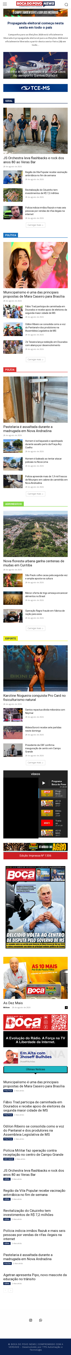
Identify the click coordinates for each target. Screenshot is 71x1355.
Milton (6, 1007)
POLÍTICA (8, 1090)
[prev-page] (5, 1290)
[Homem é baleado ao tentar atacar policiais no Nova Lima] (13, 464)
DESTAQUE (8, 1159)
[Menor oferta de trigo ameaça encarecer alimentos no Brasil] (13, 598)
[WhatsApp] (40, 1320)
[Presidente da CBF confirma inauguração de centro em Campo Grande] (13, 750)
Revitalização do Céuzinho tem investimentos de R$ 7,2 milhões (28, 1213)
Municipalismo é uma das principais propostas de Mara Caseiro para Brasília (34, 294)
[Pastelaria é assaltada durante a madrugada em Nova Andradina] (35, 399)
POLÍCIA (7, 1263)
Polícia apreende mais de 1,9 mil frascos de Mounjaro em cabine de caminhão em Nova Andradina (46, 479)
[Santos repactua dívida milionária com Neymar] (13, 715)
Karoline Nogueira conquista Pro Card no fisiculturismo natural (34, 698)
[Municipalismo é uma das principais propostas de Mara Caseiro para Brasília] (35, 265)
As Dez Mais (13, 1003)
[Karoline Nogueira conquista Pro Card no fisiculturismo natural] (35, 668)
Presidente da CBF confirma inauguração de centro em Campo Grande (43, 748)
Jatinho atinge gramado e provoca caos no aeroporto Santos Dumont (35, 73)
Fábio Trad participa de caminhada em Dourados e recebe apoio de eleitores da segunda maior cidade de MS (46, 309)
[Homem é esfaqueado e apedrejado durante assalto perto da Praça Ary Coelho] (13, 446)
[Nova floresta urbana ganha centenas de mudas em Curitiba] (35, 534)
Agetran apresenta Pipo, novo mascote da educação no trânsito (35, 1277)
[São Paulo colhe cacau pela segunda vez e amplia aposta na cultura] (13, 580)
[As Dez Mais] (35, 978)
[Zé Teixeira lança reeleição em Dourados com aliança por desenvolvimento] (13, 347)
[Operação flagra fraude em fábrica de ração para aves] (13, 616)
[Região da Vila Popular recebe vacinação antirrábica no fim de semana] (13, 177)
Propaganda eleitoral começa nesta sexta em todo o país (36, 25)
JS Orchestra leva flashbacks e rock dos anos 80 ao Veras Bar (33, 160)
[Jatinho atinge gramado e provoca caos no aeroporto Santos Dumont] (35, 65)
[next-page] (11, 1290)
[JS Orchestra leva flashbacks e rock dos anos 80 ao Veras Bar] (35, 131)
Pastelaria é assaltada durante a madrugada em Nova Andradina (28, 429)
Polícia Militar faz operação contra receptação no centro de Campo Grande (33, 1153)
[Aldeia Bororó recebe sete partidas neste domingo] (13, 732)
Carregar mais (34, 225)
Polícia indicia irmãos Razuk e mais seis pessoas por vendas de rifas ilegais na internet (45, 211)
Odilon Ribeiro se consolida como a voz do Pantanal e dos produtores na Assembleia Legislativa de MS (45, 327)
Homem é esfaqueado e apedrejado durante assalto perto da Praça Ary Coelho (44, 444)
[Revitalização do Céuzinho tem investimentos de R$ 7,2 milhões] (13, 195)
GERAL (7, 1179)
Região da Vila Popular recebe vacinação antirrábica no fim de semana (34, 1193)
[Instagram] (30, 1320)
